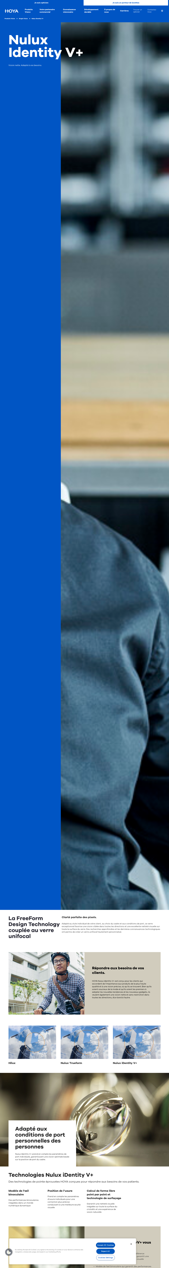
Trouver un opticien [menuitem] (137, 11)
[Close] (131, 1244)
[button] (9, 1252)
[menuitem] (164, 11)
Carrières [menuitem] (124, 11)
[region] (72, 1251)
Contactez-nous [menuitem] (152, 11)
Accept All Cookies (105, 1245)
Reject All (105, 1251)
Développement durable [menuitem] (91, 10)
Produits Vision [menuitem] (29, 10)
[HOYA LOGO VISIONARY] (11, 11)
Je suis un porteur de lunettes (125, 2)
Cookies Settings (105, 1258)
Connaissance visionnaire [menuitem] (69, 10)
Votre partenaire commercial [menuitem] (47, 10)
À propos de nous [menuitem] (109, 10)
